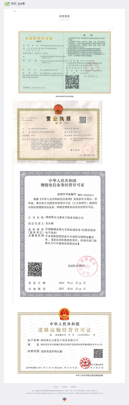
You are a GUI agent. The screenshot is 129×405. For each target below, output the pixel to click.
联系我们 (73, 387)
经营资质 (64, 387)
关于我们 (55, 387)
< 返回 (14, 11)
